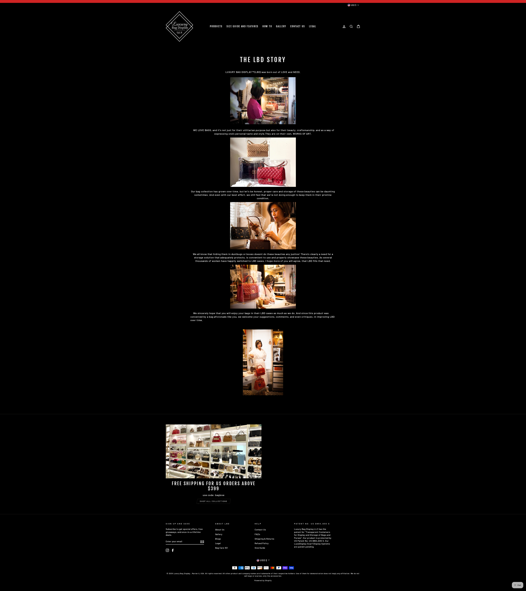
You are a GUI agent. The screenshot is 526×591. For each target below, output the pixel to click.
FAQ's (257, 534)
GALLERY (281, 26)
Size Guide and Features (242, 26)
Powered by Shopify (263, 580)
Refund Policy (262, 543)
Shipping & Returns (264, 539)
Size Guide (260, 548)
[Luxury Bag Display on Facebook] (172, 550)
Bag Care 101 (221, 548)
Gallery (218, 534)
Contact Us (260, 529)
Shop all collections (213, 501)
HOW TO (267, 26)
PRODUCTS (216, 26)
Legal (218, 543)
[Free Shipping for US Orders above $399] (213, 451)
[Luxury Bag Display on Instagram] (167, 550)
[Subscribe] (202, 541)
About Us (219, 529)
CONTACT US (297, 26)
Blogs (218, 539)
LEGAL (312, 26)
